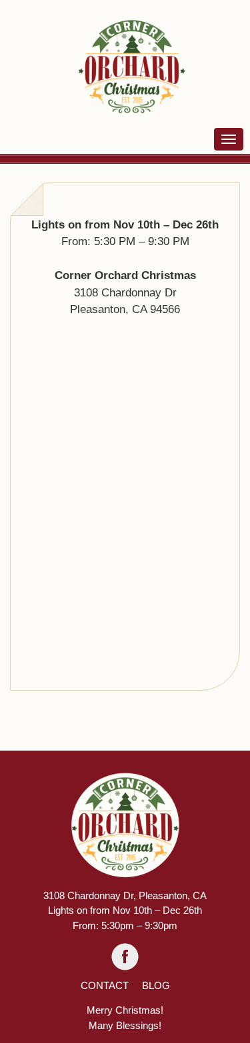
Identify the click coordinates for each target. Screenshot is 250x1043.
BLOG (156, 985)
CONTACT (105, 985)
